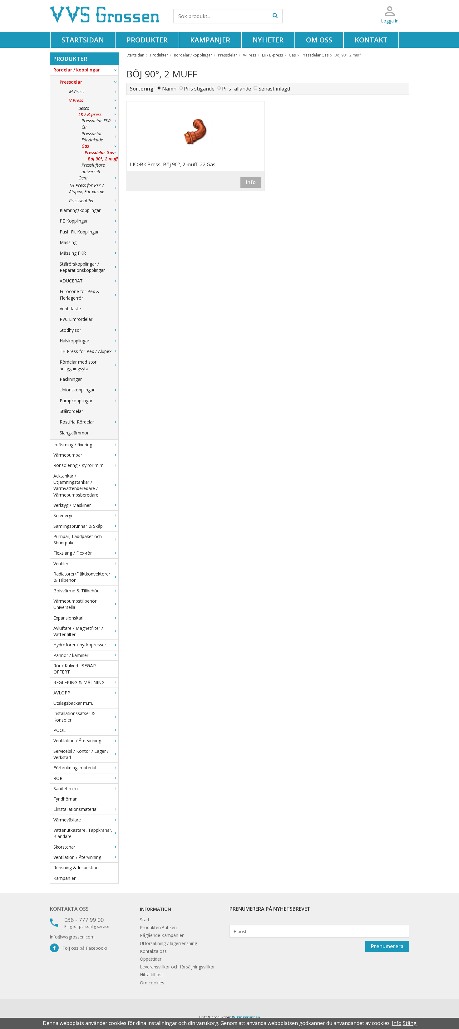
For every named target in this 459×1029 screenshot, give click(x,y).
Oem (82, 178)
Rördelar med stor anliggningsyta (78, 365)
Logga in (389, 21)
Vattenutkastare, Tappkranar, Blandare (82, 833)
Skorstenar (64, 847)
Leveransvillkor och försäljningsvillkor (177, 967)
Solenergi (62, 515)
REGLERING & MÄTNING (79, 682)
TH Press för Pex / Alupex (85, 351)
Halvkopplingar (74, 341)
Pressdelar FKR (96, 121)
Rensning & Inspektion (76, 867)
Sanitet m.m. (66, 788)
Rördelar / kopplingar (76, 70)
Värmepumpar (67, 455)
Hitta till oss (152, 975)
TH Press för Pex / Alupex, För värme (86, 188)
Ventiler (60, 563)
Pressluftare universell (93, 168)
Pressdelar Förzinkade (92, 136)
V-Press (76, 100)
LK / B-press (89, 114)
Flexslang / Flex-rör (72, 553)
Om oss (319, 39)
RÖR (57, 778)
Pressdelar (71, 82)
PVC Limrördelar (76, 319)
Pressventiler (81, 200)
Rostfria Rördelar (77, 422)
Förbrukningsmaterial (74, 768)
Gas (85, 146)
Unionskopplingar (77, 390)
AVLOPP (61, 693)
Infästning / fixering (72, 445)
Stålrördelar (71, 411)
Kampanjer (210, 39)
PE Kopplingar (74, 221)
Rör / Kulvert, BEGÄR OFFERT (74, 669)
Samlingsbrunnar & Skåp (78, 526)
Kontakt (371, 39)
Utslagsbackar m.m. (73, 703)
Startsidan (83, 39)
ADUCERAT (71, 281)
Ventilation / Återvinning (77, 740)
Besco (83, 108)
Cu (83, 127)
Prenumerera (387, 946)
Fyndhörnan (65, 799)
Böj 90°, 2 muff (103, 159)
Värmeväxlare (67, 820)
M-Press (76, 92)
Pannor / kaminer (70, 655)
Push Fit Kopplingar (79, 232)
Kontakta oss (69, 908)
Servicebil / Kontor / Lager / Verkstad (81, 754)
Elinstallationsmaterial (75, 809)
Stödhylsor (70, 330)
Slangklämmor (74, 433)
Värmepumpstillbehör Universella (74, 604)
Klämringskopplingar (80, 210)
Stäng (410, 1023)
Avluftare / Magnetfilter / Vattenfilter (78, 631)
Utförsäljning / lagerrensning (168, 943)
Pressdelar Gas (99, 152)
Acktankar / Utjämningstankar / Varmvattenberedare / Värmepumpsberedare (75, 485)
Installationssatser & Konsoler (74, 716)
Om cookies (152, 983)
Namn (169, 88)
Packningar (71, 379)
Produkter (147, 39)
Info (251, 182)
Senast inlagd (274, 88)
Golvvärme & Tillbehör (76, 591)
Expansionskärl (68, 618)
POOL (59, 730)
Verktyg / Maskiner (72, 505)
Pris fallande (236, 88)
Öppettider (150, 959)
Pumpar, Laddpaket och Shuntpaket (77, 539)
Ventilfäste (70, 308)
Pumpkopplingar (76, 401)
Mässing (68, 242)
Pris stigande (199, 88)
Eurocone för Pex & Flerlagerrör (80, 294)
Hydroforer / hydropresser (79, 645)
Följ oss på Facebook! (83, 948)
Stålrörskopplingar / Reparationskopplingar (82, 267)
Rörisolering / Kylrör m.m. (79, 465)
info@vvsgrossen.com (72, 937)
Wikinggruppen (246, 1017)
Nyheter (268, 39)
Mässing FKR (73, 253)
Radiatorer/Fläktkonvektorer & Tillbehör (81, 577)
